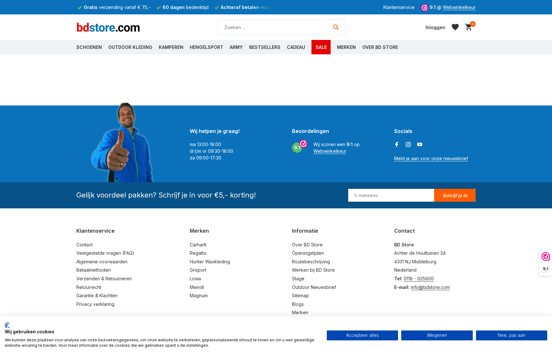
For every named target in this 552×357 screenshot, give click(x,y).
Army (236, 47)
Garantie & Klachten (97, 295)
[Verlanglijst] (455, 27)
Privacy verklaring (95, 304)
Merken (346, 47)
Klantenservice (399, 7)
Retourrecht (88, 287)
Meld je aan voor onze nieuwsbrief (431, 158)
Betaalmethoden (93, 270)
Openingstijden (308, 253)
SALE (321, 47)
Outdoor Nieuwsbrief (314, 287)
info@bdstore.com (430, 287)
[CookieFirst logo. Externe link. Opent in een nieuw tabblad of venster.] (7, 325)
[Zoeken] (336, 27)
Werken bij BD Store (313, 270)
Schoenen (89, 47)
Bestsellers (264, 47)
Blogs (298, 304)
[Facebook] (396, 145)
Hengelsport (206, 47)
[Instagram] (408, 145)
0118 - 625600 (419, 278)
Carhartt (198, 244)
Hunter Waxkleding (210, 261)
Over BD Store (380, 47)
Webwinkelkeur (459, 7)
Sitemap (300, 295)
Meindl (197, 287)
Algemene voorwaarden (101, 261)
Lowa (195, 278)
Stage (298, 278)
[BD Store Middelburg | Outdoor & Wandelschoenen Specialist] (108, 27)
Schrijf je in (454, 195)
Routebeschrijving (311, 261)
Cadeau (296, 47)
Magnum (199, 295)
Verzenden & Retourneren (104, 278)
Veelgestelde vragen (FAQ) (105, 253)
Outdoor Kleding (130, 47)
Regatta (198, 253)
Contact (84, 244)
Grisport (198, 270)
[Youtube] (419, 145)
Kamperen (171, 47)
